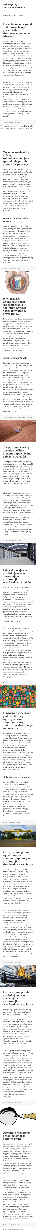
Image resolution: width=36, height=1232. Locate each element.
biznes (19, 540)
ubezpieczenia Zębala (15, 357)
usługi (18, 122)
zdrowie (19, 417)
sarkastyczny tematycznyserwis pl (14, 6)
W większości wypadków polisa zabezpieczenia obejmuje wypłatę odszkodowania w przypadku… (14, 306)
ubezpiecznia (28, 417)
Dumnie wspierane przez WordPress (13, 1229)
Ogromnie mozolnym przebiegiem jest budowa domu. (16, 1136)
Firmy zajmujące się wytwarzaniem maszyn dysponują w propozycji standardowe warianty (18, 858)
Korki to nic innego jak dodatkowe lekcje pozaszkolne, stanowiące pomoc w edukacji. (18, 30)
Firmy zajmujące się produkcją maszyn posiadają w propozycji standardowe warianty (18, 998)
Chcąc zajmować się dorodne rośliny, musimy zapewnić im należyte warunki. (17, 452)
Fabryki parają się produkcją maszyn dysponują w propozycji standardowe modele (17, 576)
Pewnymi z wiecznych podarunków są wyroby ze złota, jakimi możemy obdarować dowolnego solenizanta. (18, 720)
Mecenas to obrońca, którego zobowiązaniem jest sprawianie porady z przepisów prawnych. (17, 158)
